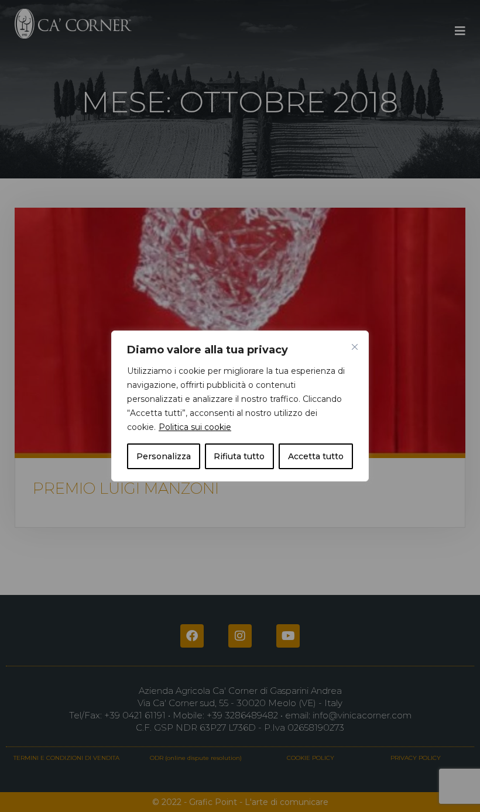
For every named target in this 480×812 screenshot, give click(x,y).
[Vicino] (355, 347)
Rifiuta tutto (239, 456)
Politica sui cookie (195, 427)
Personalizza (163, 456)
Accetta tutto (316, 456)
